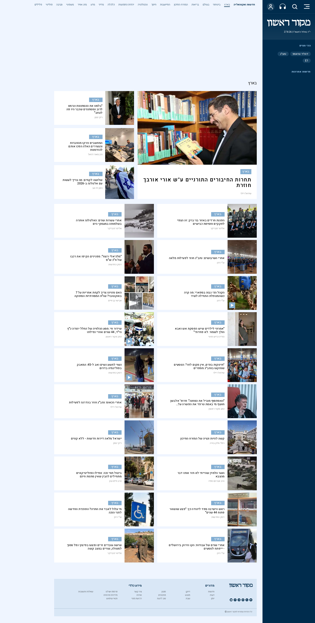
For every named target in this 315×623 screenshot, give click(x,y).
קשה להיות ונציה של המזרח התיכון (202, 438)
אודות (139, 595)
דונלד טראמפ (300, 54)
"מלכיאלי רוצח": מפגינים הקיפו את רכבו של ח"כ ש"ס (96, 258)
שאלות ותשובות (85, 591)
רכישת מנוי (136, 598)
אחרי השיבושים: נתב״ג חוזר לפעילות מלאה (197, 258)
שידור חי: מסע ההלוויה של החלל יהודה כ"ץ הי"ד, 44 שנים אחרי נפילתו (94, 330)
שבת (188, 598)
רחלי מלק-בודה (217, 443)
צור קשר (138, 591)
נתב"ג (283, 54)
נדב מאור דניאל (95, 154)
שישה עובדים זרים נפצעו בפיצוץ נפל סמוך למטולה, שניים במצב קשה (94, 547)
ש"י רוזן (220, 262)
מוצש (187, 595)
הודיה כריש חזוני (216, 336)
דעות (212, 595)
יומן (212, 598)
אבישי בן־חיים (115, 300)
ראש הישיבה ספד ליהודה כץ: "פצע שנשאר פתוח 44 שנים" (196, 511)
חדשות (211, 591)
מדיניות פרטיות (110, 595)
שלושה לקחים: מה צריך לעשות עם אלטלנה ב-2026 (82, 182)
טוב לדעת (161, 598)
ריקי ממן (98, 117)
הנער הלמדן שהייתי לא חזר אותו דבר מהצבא (201, 475)
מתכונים (162, 595)
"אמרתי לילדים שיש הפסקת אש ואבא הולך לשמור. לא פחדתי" (199, 330)
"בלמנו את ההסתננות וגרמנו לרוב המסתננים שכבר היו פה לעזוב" (84, 109)
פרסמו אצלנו (111, 591)
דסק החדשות (115, 264)
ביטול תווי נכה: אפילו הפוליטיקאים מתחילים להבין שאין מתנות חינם (99, 475)
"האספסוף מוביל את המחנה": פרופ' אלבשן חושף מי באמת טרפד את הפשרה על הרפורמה (197, 404)
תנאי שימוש (111, 598)
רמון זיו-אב (97, 188)
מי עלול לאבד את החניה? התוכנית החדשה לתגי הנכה (95, 511)
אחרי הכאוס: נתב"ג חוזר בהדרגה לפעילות (95, 402)
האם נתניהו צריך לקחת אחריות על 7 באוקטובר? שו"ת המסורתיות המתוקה (98, 294)
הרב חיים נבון (115, 481)
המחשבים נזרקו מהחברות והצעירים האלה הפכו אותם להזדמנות (85, 146)
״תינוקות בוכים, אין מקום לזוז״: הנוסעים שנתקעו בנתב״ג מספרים (199, 366)
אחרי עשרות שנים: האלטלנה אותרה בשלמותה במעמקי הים (99, 222)
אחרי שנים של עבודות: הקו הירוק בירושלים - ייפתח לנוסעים (197, 547)
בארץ (245, 171)
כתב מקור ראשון (114, 336)
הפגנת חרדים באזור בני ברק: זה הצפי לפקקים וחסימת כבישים (201, 222)
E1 (306, 60)
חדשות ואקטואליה (244, 5)
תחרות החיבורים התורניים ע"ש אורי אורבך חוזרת (197, 182)
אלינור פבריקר (217, 228)
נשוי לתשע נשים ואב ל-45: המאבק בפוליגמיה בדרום (99, 366)
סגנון (163, 591)
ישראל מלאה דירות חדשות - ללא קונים (96, 438)
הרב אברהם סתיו (216, 481)
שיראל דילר (245, 193)
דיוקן (188, 591)
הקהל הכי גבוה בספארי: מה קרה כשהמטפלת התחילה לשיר (204, 294)
